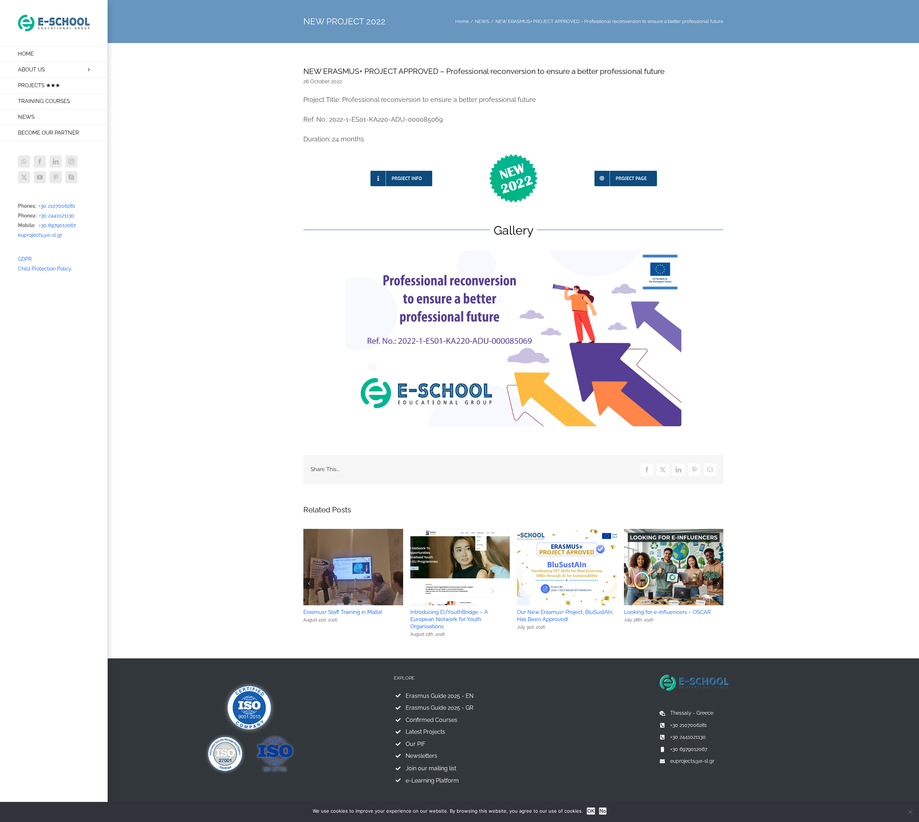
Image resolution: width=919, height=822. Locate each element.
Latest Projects (425, 731)
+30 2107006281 (56, 206)
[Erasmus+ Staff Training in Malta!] (353, 532)
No (603, 811)
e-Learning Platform (432, 780)
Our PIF (415, 744)
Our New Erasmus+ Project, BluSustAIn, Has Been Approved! (565, 616)
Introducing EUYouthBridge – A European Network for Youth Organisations (449, 619)
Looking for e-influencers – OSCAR (667, 612)
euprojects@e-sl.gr (40, 235)
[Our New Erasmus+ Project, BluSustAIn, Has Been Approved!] (567, 532)
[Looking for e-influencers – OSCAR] (674, 532)
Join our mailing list (431, 768)
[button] (308, 583)
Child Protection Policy (44, 269)
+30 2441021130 (56, 216)
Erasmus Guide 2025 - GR (439, 707)
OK (590, 811)
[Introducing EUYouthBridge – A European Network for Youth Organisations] (460, 532)
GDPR (25, 259)
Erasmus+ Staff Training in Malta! (342, 612)
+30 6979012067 (57, 225)
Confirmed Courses (431, 720)
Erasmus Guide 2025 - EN (440, 695)
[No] (910, 812)
